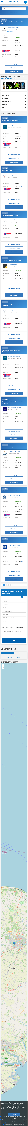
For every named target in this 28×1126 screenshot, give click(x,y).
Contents (5, 98)
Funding (4, 104)
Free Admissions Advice (14, 67)
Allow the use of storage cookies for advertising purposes (14, 1117)
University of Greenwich (14, 495)
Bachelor (4, 19)
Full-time (17, 37)
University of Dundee (13, 175)
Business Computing (7, 447)
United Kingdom (14, 29)
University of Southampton (14, 125)
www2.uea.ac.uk (10, 31)
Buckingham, (11, 409)
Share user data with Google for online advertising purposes (14, 1120)
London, (10, 497)
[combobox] (14, 614)
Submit (14, 640)
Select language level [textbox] (8, 617)
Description (5, 95)
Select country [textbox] (6, 614)
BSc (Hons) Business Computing (10, 490)
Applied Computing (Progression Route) (12, 260)
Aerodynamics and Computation (10, 120)
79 (21, 585)
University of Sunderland (14, 451)
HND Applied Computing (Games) (10, 215)
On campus (18, 35)
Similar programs (15, 64)
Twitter (21, 653)
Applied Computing (7, 170)
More (3, 107)
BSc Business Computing (8, 541)
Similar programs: (9, 113)
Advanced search (14, 12)
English (17, 40)
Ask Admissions (14, 162)
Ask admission (14, 71)
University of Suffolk (13, 264)
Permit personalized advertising (14, 1123)
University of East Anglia (13, 27)
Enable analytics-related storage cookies (14, 1124)
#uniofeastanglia (8, 78)
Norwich (9, 29)
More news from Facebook (13, 657)
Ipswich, (10, 266)
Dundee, (10, 177)
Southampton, (11, 127)
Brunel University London (14, 545)
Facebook (7, 653)
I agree (14, 1114)
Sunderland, (10, 453)
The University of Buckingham (15, 407)
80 (23, 585)
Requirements (6, 101)
